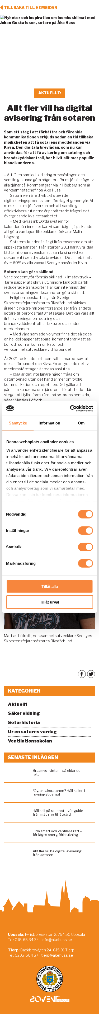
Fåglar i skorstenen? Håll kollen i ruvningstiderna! (59, 792)
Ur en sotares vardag (32, 731)
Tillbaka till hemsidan (30, 7)
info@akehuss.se (57, 939)
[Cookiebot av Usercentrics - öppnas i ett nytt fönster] (70, 408)
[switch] (85, 530)
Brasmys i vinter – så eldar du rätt (57, 772)
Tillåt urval (49, 602)
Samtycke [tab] (18, 423)
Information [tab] (49, 423)
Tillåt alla (49, 586)
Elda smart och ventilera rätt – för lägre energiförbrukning (57, 833)
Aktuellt (17, 704)
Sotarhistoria (24, 722)
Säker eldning (24, 713)
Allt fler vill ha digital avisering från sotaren (57, 853)
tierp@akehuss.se (57, 955)
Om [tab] (81, 423)
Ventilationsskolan (30, 741)
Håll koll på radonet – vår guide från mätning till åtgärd (58, 812)
